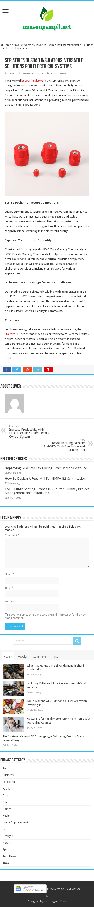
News (6, 842)
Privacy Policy (55, 888)
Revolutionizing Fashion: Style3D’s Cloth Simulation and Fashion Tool (64, 445)
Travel (6, 863)
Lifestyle (8, 836)
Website (10, 601)
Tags (55, 656)
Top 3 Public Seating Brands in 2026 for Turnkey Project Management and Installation (47, 491)
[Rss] (47, 896)
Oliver (11, 73)
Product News (22, 45)
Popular (23, 656)
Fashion (7, 788)
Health (6, 815)
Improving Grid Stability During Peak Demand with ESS (46, 468)
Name (9, 574)
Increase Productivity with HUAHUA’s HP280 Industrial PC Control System (30, 431)
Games (7, 808)
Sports (7, 849)
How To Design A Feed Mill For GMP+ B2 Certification (45, 478)
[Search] (77, 641)
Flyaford (10, 334)
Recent (8, 656)
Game (6, 802)
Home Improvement (15, 822)
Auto (6, 768)
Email (9, 587)
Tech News (9, 856)
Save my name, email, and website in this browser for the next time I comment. (45, 616)
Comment (12, 535)
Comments (40, 656)
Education (9, 781)
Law (5, 829)
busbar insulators (32, 80)
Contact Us (73, 888)
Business (8, 775)
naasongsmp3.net (55, 901)
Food (6, 795)
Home (7, 45)
